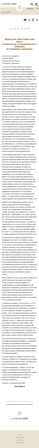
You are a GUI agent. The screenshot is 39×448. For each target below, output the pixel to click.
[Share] (37, 20)
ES (18, 29)
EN (14, 29)
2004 (8, 12)
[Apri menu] (36, 4)
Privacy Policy (19, 442)
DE (10, 29)
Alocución (31, 186)
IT (25, 29)
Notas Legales (19, 437)
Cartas (4, 12)
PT (29, 29)
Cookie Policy (19, 440)
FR (22, 29)
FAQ (19, 435)
